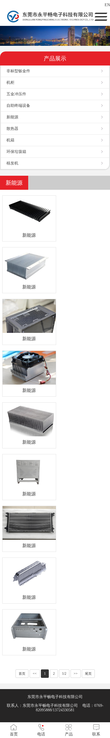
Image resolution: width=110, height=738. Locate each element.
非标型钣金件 (18, 71)
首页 (22, 674)
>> (76, 674)
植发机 (12, 163)
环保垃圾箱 (16, 152)
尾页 (88, 674)
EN (107, 5)
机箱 (10, 140)
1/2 (64, 674)
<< (35, 674)
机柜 (10, 82)
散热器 (12, 129)
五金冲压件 (16, 94)
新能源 (12, 117)
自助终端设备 (18, 105)
